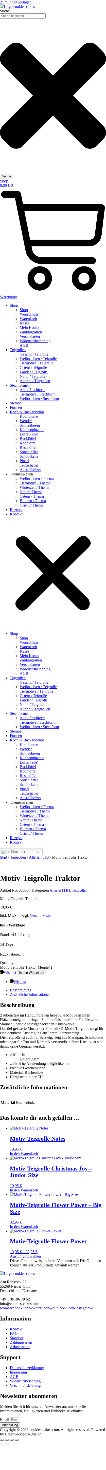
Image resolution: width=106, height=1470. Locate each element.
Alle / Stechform (32, 390)
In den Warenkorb (31, 973)
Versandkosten (41, 915)
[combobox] (23, 16)
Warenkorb (28, 319)
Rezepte (16, 510)
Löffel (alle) (29, 434)
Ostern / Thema (32, 496)
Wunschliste (29, 314)
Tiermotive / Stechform (37, 394)
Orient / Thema (31, 505)
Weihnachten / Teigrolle (38, 359)
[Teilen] (12, 1440)
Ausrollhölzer (30, 470)
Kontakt (16, 514)
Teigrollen (18, 350)
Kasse (24, 323)
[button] (53, 573)
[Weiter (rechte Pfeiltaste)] (7, 1444)
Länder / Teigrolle (34, 372)
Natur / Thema (31, 492)
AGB (24, 345)
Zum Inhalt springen (16, 2)
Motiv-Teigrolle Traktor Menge (24, 967)
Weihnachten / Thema (37, 478)
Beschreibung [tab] (20, 990)
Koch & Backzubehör (27, 412)
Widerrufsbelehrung (35, 341)
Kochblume (29, 416)
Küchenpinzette (32, 430)
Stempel (16, 403)
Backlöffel (28, 438)
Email (5, 1419)
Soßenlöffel (29, 452)
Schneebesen (30, 425)
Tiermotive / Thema (35, 483)
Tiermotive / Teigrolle (36, 363)
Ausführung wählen (25, 1256)
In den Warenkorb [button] (24, 1153)
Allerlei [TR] (39, 857)
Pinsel (24, 461)
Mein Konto (29, 327)
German (17, 851)
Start (3, 857)
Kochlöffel (28, 443)
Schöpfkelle (29, 456)
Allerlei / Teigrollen (35, 381)
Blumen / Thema (33, 501)
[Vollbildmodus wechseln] (7, 1440)
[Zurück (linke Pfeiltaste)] (2, 1444)
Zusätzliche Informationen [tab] (30, 994)
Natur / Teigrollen (33, 376)
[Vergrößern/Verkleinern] (2, 1440)
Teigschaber (29, 465)
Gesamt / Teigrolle (34, 354)
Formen (16, 407)
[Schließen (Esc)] (17, 1440)
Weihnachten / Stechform (39, 398)
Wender (26, 421)
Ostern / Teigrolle (33, 367)
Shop (14, 305)
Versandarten (30, 336)
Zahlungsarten (31, 332)
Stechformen (20, 385)
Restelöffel (28, 447)
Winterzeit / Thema (34, 487)
